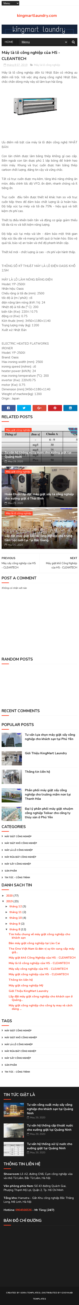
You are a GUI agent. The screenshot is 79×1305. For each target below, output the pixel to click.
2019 (9, 901)
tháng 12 (16, 906)
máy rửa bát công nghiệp (20, 857)
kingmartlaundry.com (37, 15)
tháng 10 (16, 918)
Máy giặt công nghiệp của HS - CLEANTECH (39, 974)
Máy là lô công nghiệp (47, 65)
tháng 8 (15, 929)
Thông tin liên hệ (37, 772)
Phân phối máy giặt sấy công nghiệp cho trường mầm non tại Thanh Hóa (48, 794)
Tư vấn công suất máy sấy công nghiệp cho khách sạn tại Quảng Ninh (50, 1109)
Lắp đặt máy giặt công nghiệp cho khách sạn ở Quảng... (41, 998)
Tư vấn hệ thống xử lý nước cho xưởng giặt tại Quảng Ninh (38, 455)
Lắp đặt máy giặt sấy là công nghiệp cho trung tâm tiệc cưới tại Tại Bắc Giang (38, 538)
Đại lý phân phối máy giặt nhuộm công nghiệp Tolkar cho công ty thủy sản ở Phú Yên (49, 813)
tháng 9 (15, 924)
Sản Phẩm (11, 870)
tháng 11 (16, 912)
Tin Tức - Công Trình (17, 877)
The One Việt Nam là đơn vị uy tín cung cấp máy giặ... (41, 950)
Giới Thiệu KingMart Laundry (46, 753)
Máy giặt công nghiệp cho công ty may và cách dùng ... (41, 1007)
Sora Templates (30, 1292)
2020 (9, 896)
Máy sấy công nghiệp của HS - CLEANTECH (38, 969)
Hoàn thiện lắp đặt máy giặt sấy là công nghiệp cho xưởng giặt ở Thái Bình (39, 496)
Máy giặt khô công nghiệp (21, 843)
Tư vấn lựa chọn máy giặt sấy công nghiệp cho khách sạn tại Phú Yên (50, 737)
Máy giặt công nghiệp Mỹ (26, 985)
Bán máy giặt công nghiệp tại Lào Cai (34, 943)
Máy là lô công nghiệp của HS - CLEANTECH (39, 963)
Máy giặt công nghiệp (18, 430)
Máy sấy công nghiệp (18, 863)
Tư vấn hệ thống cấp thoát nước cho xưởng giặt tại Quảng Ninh (50, 1127)
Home (9, 42)
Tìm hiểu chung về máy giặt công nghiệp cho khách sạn (39, 936)
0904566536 (23, 1210)
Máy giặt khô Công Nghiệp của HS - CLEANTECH (42, 958)
